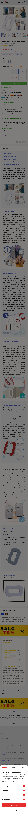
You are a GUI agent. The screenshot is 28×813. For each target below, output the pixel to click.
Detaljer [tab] (14, 767)
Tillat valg (14, 810)
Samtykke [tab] (4, 767)
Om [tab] (23, 767)
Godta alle (14, 805)
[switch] (24, 786)
